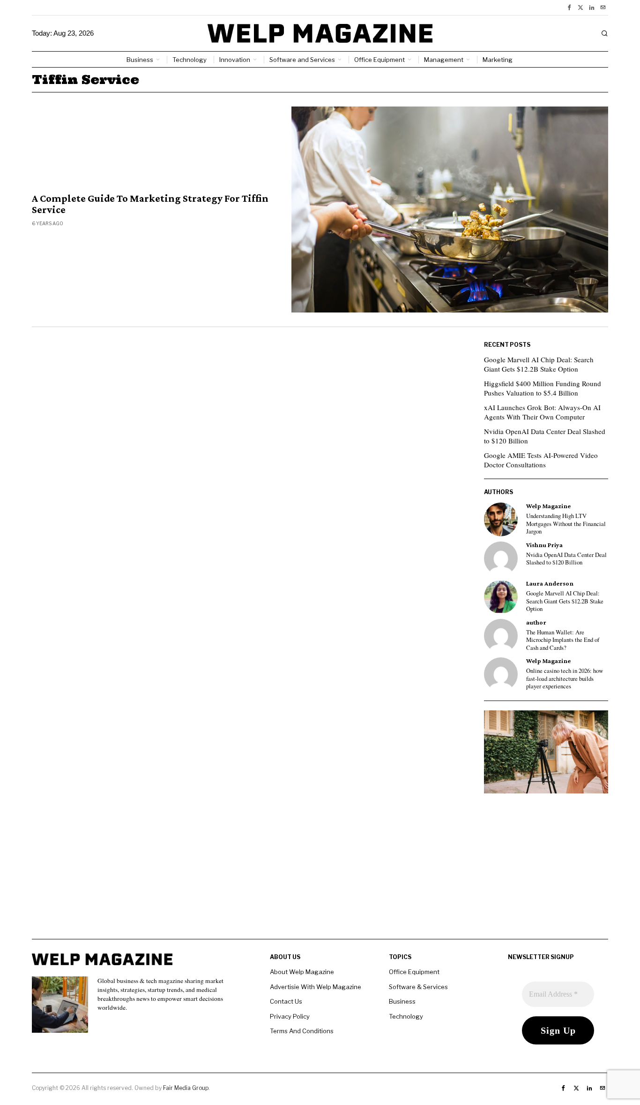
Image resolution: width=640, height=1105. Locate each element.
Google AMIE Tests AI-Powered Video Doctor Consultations (541, 459)
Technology (406, 1016)
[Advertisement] (320, 873)
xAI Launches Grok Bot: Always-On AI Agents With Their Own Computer (542, 412)
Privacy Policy (290, 1016)
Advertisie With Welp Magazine (315, 987)
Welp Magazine (548, 506)
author (536, 622)
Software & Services (418, 987)
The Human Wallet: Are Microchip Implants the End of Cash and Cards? (562, 640)
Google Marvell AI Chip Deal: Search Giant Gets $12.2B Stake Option (539, 364)
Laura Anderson (549, 583)
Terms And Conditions (302, 1031)
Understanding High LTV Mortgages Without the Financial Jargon (566, 523)
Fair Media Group (185, 1087)
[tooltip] (569, 7)
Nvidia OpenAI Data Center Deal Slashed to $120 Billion (544, 436)
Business (402, 1001)
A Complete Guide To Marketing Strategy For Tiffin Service (150, 204)
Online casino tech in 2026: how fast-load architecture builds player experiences (564, 678)
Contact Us (286, 1001)
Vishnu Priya (544, 545)
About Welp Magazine (302, 971)
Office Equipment (414, 971)
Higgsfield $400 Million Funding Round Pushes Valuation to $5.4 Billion (542, 388)
